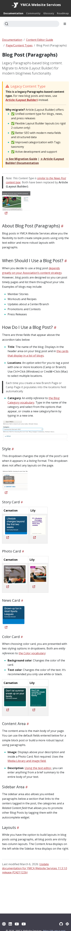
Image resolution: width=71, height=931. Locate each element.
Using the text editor (38, 768)
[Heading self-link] (61, 226)
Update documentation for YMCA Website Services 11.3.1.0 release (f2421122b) (34, 868)
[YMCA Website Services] (4, 923)
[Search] (31, 24)
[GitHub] (61, 923)
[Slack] (67, 923)
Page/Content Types (19, 45)
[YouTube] (17, 923)
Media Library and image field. (27, 761)
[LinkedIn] (10, 923)
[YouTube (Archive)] (24, 923)
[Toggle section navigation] (64, 23)
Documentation (12, 40)
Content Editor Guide (39, 40)
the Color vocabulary (32, 653)
